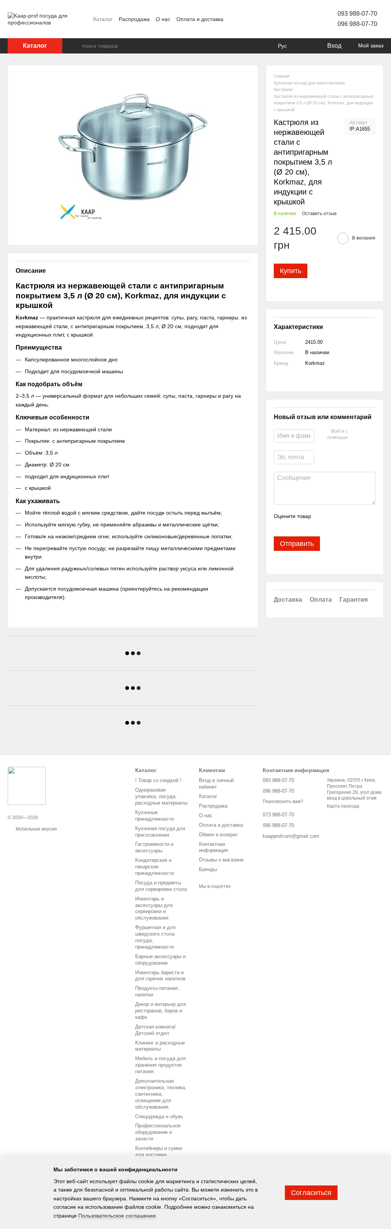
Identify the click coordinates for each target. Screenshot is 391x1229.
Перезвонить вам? (283, 801)
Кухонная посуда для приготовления (160, 832)
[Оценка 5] (328, 524)
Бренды (208, 869)
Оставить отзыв (319, 213)
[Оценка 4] (316, 524)
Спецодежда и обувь (159, 1116)
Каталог (103, 19)
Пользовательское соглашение (117, 1216)
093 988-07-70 (357, 13)
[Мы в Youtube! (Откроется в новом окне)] (279, 19)
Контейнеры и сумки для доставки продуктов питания (158, 1154)
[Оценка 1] (279, 524)
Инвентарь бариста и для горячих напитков (160, 976)
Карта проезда (343, 806)
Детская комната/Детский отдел (155, 1030)
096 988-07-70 (357, 24)
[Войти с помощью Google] (368, 434)
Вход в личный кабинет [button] (216, 783)
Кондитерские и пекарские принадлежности (154, 866)
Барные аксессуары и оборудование (160, 960)
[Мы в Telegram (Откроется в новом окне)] (298, 19)
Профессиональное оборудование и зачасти (158, 1132)
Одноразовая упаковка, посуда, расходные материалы (161, 796)
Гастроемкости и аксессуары (154, 847)
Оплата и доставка (199, 19)
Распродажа (134, 19)
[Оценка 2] (291, 524)
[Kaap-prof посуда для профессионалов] (27, 785)
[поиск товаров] (76, 46)
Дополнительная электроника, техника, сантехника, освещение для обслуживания (160, 1094)
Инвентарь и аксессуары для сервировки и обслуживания (154, 908)
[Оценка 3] (303, 524)
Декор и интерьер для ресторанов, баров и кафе (160, 1010)
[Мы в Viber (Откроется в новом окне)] (307, 19)
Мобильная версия (36, 829)
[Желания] (305, 46)
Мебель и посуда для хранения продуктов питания (160, 1065)
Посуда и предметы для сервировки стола (161, 886)
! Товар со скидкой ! (158, 780)
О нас (163, 19)
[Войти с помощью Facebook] (356, 434)
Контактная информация (213, 847)
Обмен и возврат (218, 834)
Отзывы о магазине (221, 860)
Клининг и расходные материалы (160, 1046)
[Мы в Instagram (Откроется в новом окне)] (289, 19)
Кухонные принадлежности (154, 816)
